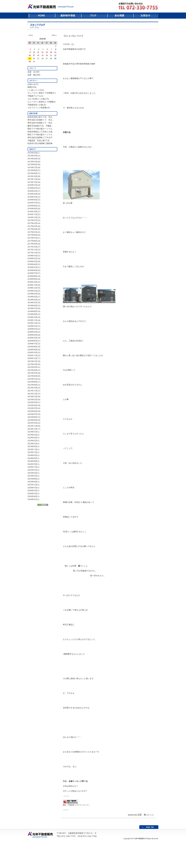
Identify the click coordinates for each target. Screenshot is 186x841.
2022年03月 (32, 402)
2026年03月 (32, 493)
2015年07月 (32, 167)
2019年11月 (32, 320)
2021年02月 (32, 364)
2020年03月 (32, 332)
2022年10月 (32, 423)
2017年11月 (32, 250)
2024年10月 (32, 464)
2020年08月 (32, 346)
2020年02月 (32, 329)
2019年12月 (32, 323)
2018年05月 (32, 267)
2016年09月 (32, 208)
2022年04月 (32, 405)
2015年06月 (32, 164)
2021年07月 (32, 379)
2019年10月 (32, 317)
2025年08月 (32, 479)
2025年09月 (32, 482)
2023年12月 (32, 452)
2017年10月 (32, 247)
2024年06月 (32, 458)
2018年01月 (32, 255)
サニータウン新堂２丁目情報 (40, 93)
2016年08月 (32, 206)
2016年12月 (32, 217)
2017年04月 (32, 229)
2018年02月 (32, 258)
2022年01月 (32, 396)
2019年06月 (32, 305)
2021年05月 (32, 373)
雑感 (29, 87)
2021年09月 (32, 385)
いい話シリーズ (34, 90)
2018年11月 (32, 285)
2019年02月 (32, 294)
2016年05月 (32, 197)
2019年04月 (32, 300)
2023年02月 (32, 435)
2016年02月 (32, 188)
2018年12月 (32, 288)
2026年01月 (32, 488)
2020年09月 (32, 349)
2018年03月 (32, 261)
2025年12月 (32, 485)
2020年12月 (32, 358)
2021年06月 (32, 376)
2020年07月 (32, 343)
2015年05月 (32, 162)
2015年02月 (32, 153)
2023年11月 (32, 449)
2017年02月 (32, 223)
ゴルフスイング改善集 (37, 108)
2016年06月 (32, 200)
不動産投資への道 (35, 105)
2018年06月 (32, 270)
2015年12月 (32, 182)
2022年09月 (32, 420)
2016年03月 (32, 191)
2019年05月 (32, 302)
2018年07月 (32, 273)
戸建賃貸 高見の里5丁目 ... (40, 140)
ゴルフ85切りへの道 (36, 99)
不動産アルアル (34, 96)
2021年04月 (32, 370)
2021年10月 (32, 388)
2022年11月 (32, 426)
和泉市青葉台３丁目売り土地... (41, 132)
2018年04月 (32, 264)
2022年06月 (32, 411)
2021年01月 (32, 361)
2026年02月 (32, 490)
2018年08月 (32, 276)
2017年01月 (32, 220)
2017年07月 (32, 238)
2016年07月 (32, 203)
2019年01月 (32, 291)
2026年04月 (32, 496)
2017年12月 (32, 252)
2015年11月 (32, 179)
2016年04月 (32, 194)
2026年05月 (32, 499)
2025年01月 (32, 470)
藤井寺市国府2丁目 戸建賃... (40, 126)
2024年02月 (32, 455)
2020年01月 (32, 326)
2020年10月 (32, 352)
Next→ (54, 35)
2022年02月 (32, 399)
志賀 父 (31, 72)
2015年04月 (32, 159)
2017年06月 (32, 235)
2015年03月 (32, 156)
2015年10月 (32, 176)
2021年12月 (32, 394)
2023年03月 (32, 437)
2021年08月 (32, 382)
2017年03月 (32, 226)
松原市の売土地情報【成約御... (41, 143)
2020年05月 (32, 338)
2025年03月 (32, 473)
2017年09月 (32, 244)
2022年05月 (32, 408)
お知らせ (31, 84)
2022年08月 (32, 417)
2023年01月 (32, 432)
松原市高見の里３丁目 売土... (41, 117)
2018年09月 (32, 279)
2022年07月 (32, 414)
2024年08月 (32, 461)
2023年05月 (32, 440)
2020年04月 (32, 335)
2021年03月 (32, 367)
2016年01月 (32, 185)
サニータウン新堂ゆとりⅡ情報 (40, 102)
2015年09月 (32, 173)
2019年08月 (32, 311)
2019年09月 (32, 314)
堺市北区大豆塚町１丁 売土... (41, 120)
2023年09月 (32, 446)
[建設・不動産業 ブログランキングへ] (70, 803)
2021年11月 (32, 391)
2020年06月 (32, 341)
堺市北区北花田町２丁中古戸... (41, 137)
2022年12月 (32, 429)
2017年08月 (32, 241)
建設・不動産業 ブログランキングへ (76, 805)
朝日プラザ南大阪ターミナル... (41, 129)
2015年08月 (32, 170)
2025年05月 (32, 476)
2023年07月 (32, 443)
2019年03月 (32, 297)
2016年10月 (32, 211)
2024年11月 (32, 467)
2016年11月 (32, 214)
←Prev (30, 35)
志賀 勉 (31, 75)
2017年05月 (32, 232)
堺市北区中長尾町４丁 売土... (41, 123)
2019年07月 (32, 308)
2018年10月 (32, 282)
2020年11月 (32, 355)
